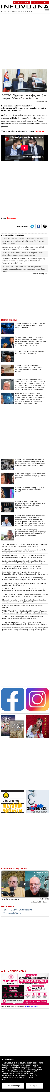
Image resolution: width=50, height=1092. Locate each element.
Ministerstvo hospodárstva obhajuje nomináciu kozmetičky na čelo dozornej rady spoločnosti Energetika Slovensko (24, 601)
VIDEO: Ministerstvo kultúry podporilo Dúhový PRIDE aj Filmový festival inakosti (29, 490)
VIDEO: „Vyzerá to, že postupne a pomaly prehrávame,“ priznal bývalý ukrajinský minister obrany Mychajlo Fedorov (28, 368)
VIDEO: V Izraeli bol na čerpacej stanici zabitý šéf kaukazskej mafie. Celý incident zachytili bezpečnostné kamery (22, 617)
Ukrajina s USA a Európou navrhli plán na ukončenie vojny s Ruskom (22, 606)
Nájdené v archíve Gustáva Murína (17, 910)
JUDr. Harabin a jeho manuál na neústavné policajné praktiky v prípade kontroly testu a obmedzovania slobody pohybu (23, 269)
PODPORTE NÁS (21, 2)
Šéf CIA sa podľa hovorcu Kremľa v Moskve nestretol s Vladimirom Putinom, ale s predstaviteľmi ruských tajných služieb (25, 545)
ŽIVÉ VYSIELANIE (40, 2)
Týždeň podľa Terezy (12, 913)
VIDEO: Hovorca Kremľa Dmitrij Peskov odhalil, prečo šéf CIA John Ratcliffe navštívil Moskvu (30, 325)
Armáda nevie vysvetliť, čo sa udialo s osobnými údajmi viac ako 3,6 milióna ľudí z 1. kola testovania (23, 248)
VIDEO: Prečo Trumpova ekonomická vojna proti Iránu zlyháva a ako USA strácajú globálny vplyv (24, 584)
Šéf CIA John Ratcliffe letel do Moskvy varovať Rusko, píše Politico (29, 352)
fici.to (27, 1006)
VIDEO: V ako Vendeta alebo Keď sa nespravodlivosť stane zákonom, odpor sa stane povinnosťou (22, 254)
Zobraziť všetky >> (39, 274)
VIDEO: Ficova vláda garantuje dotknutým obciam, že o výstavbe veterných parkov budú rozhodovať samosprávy (24, 551)
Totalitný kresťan (10, 899)
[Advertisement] (25, 38)
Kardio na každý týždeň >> (40, 902)
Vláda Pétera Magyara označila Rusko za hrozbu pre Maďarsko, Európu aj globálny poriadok (30, 476)
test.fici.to (34, 1006)
